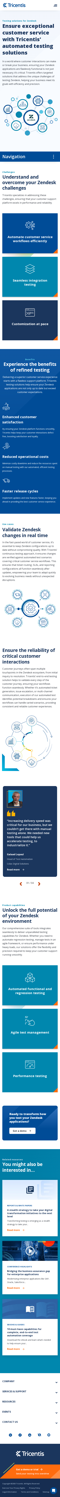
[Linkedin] (30, 1435)
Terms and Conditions (30, 1492)
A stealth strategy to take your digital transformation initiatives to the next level (29, 1213)
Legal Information (9, 1492)
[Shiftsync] (40, 1435)
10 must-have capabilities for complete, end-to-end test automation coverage (24, 1332)
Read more (13, 869)
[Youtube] (49, 1435)
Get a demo (20, 1130)
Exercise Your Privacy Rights (13, 1488)
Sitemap (46, 1492)
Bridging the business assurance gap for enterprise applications (28, 1272)
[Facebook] (20, 1435)
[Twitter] (11, 1435)
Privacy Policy (34, 1488)
